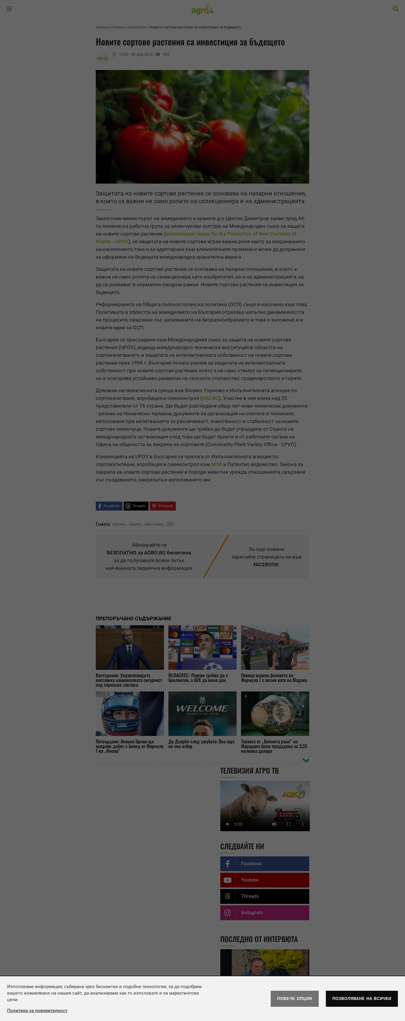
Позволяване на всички (361, 998)
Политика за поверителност (37, 1010)
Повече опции (294, 998)
